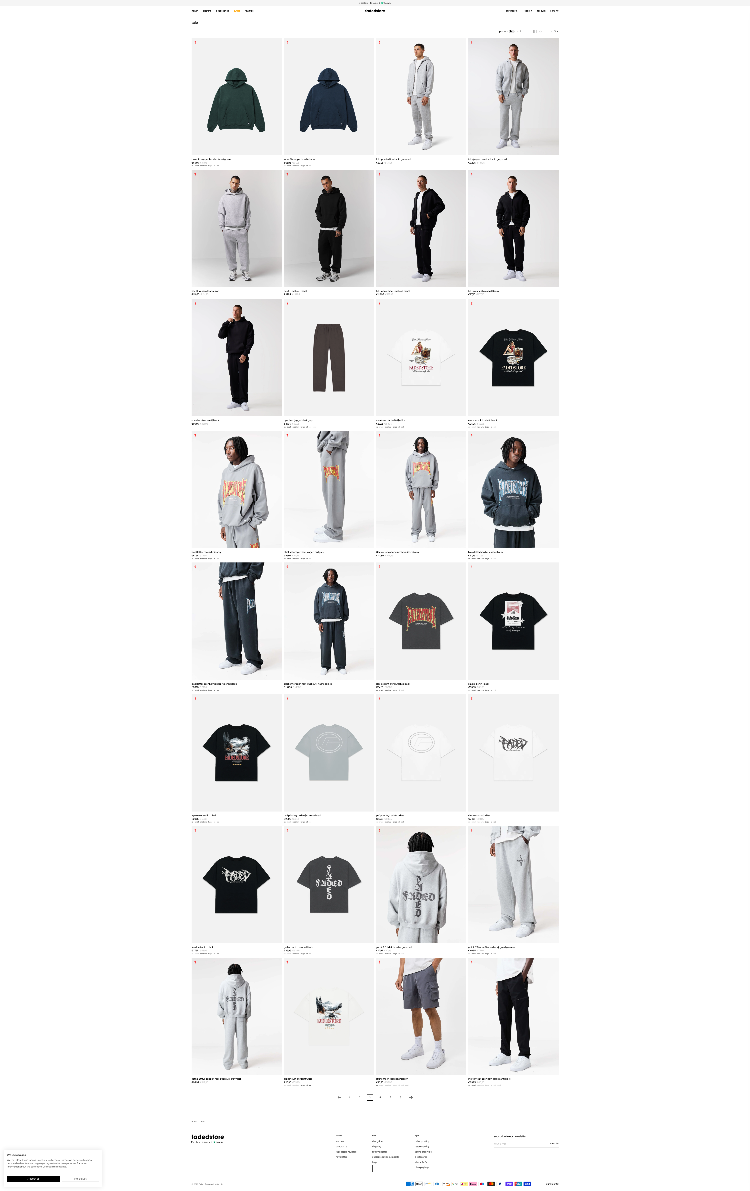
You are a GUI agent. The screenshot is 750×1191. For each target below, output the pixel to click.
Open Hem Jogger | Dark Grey (298, 420)
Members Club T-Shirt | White (390, 420)
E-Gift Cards (421, 1156)
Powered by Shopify (214, 1184)
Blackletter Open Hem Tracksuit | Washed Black (308, 683)
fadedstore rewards (346, 1151)
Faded (201, 1184)
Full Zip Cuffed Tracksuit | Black (483, 290)
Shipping (376, 1146)
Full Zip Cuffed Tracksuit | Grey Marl (393, 159)
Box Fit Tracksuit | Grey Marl (205, 290)
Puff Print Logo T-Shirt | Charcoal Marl (302, 815)
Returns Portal (379, 1151)
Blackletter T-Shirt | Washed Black (393, 683)
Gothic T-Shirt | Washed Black (298, 947)
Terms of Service (423, 1151)
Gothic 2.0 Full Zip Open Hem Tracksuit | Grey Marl (216, 1078)
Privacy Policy (422, 1141)
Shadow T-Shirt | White (479, 815)
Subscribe (554, 1143)
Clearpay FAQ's (422, 1167)
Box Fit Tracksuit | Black (295, 290)
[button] (512, 11)
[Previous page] (339, 1097)
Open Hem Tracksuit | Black (205, 420)
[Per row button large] (535, 31)
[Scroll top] (744, 1185)
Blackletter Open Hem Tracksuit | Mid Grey (397, 551)
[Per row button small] (540, 31)
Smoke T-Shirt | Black (478, 683)
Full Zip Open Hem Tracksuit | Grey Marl (487, 159)
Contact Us (341, 1146)
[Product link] (237, 103)
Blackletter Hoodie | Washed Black (485, 551)
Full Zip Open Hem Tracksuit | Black (393, 290)
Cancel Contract (385, 1168)
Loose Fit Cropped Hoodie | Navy (299, 159)
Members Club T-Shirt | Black (482, 420)
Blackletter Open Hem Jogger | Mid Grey (304, 551)
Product (503, 31)
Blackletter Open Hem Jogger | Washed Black (214, 683)
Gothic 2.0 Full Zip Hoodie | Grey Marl (394, 947)
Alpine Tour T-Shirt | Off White (298, 1078)
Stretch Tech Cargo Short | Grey (392, 1078)
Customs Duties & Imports (385, 1156)
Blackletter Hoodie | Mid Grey (206, 551)
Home (194, 1121)
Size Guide (377, 1141)
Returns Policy (422, 1146)
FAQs (374, 1162)
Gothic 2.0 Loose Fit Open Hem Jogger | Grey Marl (492, 947)
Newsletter (341, 1156)
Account (340, 1141)
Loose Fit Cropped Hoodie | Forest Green (211, 159)
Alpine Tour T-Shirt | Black (204, 815)
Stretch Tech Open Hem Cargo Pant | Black (489, 1078)
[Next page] (411, 1097)
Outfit (519, 31)
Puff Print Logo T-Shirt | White (390, 815)
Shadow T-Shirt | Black (203, 947)
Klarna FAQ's (421, 1162)
